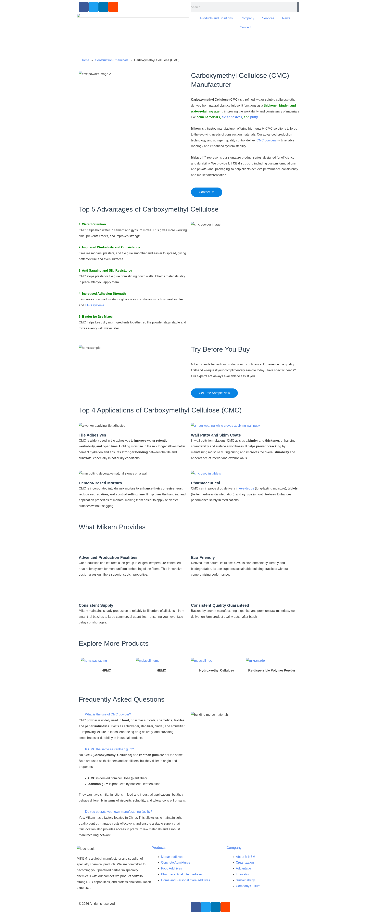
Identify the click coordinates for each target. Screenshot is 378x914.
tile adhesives (232, 117)
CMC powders (267, 140)
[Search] (298, 7)
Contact (245, 27)
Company (247, 18)
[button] (133, 714)
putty (254, 117)
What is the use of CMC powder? (108, 714)
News (286, 18)
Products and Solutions (216, 18)
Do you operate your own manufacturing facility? (118, 811)
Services (268, 18)
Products (159, 848)
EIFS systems (94, 305)
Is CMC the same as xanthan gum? (109, 749)
